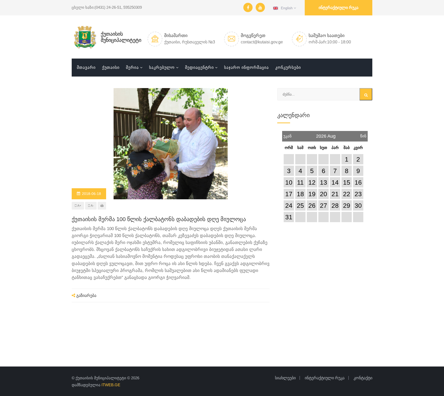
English (286, 8)
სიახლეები (285, 378)
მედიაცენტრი (199, 67)
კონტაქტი (363, 378)
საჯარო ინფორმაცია (246, 67)
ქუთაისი (110, 67)
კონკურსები (288, 67)
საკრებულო (162, 67)
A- (92, 206)
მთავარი (86, 67)
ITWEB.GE (110, 385)
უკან (287, 134)
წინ (363, 134)
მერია (132, 67)
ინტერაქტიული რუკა (338, 7)
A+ (79, 206)
